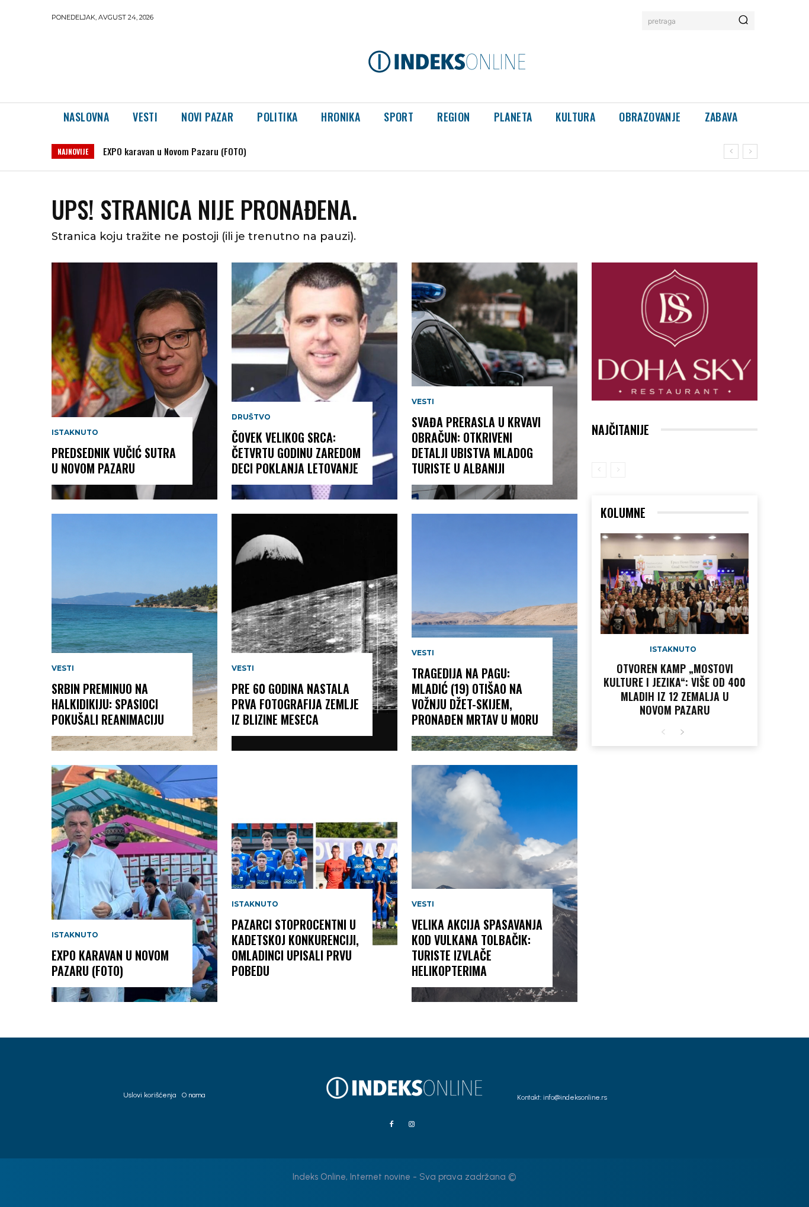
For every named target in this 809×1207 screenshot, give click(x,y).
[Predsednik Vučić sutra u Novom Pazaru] (134, 381)
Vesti (63, 668)
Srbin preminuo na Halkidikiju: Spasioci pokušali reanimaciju (108, 704)
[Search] (743, 20)
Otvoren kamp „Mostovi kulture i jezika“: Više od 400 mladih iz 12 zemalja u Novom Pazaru (674, 689)
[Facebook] (391, 1125)
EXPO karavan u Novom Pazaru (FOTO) (174, 151)
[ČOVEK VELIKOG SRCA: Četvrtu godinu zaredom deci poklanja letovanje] (314, 381)
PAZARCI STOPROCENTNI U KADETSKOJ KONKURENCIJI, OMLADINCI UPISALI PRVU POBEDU (295, 947)
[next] (750, 151)
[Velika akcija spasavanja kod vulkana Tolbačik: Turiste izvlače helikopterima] (494, 883)
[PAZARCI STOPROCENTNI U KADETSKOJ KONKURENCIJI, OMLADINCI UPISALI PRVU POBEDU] (314, 883)
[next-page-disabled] (618, 470)
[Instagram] (411, 1125)
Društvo (251, 417)
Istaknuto (75, 432)
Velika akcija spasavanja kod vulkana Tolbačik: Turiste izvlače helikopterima (477, 947)
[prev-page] (599, 470)
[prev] (731, 151)
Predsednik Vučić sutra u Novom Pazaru (114, 460)
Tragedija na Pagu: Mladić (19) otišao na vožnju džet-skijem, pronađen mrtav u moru (475, 696)
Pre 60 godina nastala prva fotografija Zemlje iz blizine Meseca (295, 704)
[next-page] (682, 732)
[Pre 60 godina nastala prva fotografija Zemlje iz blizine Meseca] (314, 632)
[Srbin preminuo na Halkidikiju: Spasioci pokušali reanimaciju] (134, 632)
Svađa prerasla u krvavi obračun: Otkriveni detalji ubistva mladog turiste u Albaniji (476, 445)
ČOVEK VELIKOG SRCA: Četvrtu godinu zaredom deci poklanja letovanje (296, 452)
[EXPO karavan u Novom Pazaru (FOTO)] (134, 883)
